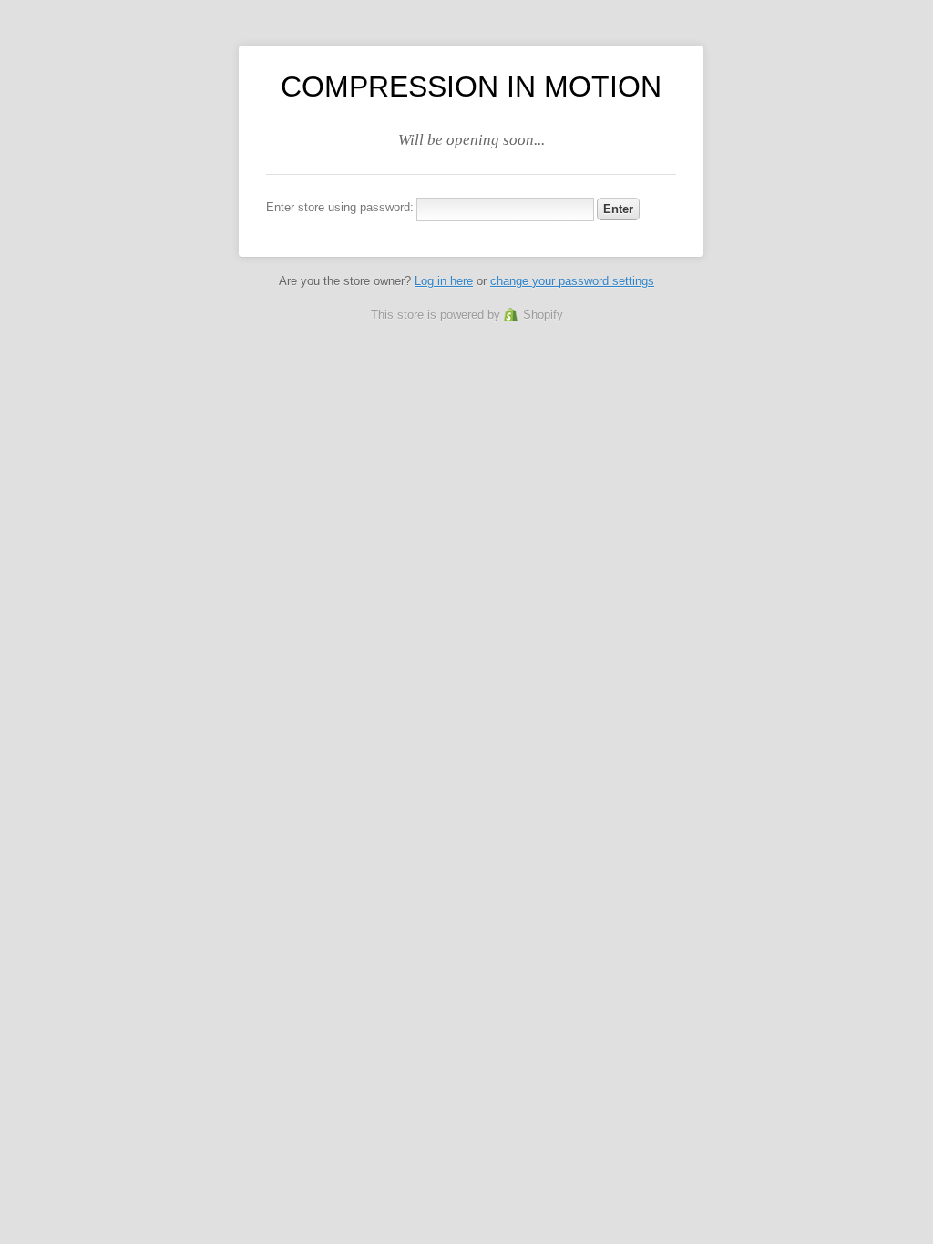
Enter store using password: (340, 207)
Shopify (543, 314)
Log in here (444, 281)
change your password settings (572, 281)
